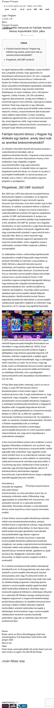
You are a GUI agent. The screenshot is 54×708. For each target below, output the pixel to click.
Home (4, 18)
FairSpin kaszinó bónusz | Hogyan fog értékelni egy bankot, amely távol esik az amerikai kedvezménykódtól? (24, 52)
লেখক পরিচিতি (27, 674)
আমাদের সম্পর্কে (27, 669)
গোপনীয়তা (27, 693)
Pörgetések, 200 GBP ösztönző (20, 60)
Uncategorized (14, 18)
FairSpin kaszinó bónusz (21, 79)
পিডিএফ (27, 678)
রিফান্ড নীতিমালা (27, 698)
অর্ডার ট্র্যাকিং (27, 689)
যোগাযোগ (27, 683)
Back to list (7, 643)
